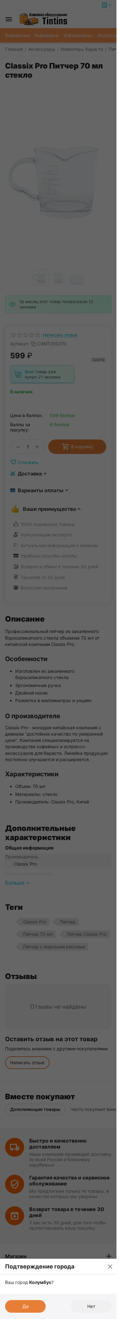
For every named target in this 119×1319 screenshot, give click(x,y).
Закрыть (110, 1266)
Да (26, 1306)
